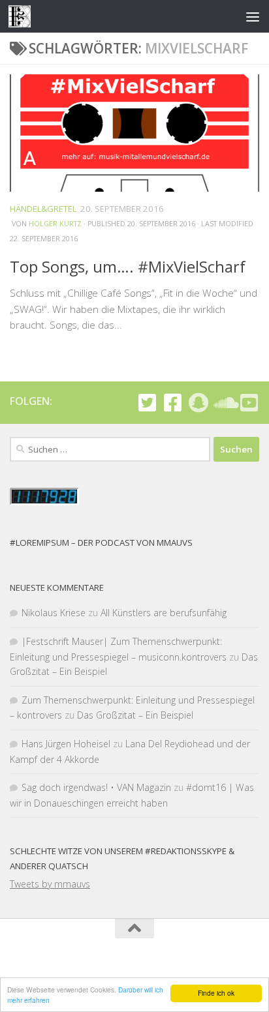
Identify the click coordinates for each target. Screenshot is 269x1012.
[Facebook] (173, 403)
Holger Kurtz (55, 223)
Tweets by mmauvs (50, 884)
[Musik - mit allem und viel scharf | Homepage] (23, 16)
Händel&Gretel (43, 209)
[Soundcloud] (224, 403)
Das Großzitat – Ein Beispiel (135, 715)
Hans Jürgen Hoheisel (66, 743)
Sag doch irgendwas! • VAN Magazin (96, 787)
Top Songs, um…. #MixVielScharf (127, 266)
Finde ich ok (216, 993)
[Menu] (252, 16)
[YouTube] (249, 403)
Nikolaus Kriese (54, 612)
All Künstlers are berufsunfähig (164, 612)
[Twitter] (147, 403)
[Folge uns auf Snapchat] (198, 403)
